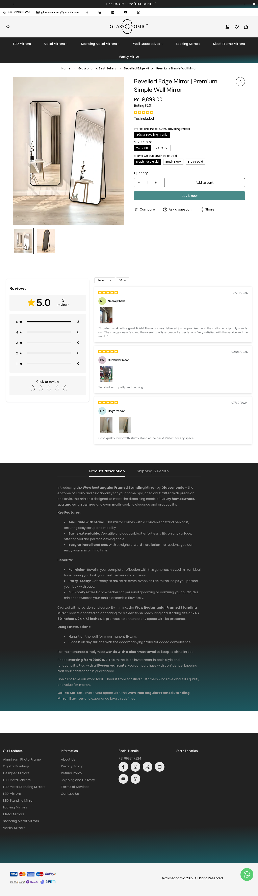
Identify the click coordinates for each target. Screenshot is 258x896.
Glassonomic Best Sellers (97, 68)
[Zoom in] (115, 85)
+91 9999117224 (130, 758)
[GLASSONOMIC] (129, 26)
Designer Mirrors (16, 773)
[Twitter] (147, 767)
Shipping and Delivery (78, 780)
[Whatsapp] (139, 12)
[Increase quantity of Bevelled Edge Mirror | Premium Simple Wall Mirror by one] (155, 182)
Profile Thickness (162, 129)
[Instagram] (100, 12)
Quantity (141, 173)
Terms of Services (75, 787)
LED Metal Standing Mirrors (24, 787)
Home (66, 68)
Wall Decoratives (146, 43)
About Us (68, 759)
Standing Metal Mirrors (99, 43)
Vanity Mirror (129, 56)
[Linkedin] (113, 12)
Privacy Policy (72, 766)
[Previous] (13, 4)
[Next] (245, 4)
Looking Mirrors (188, 43)
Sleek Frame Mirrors (229, 43)
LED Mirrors (22, 43)
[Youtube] (126, 12)
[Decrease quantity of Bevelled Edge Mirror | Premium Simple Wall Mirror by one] (138, 182)
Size (144, 142)
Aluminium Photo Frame (22, 759)
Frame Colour (155, 156)
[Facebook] (87, 12)
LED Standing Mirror (18, 800)
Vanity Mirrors (14, 828)
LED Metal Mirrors (17, 780)
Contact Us (70, 793)
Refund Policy (71, 773)
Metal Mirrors (54, 43)
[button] (246, 26)
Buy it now (190, 195)
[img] (143, 113)
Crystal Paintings (16, 766)
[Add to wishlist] (240, 81)
